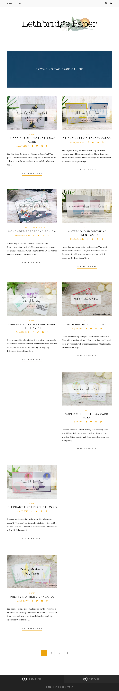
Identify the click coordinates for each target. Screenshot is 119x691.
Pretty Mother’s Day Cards (32, 596)
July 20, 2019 (77, 328)
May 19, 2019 (77, 421)
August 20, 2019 (22, 332)
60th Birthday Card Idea (87, 324)
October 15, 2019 (77, 239)
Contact (19, 3)
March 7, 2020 (23, 146)
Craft (32, 135)
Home (9, 3)
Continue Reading (32, 173)
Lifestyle (25, 228)
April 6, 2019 (22, 511)
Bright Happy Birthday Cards (87, 138)
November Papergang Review (32, 231)
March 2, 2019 (22, 601)
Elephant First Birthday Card (32, 507)
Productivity (38, 228)
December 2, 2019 (22, 235)
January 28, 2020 (77, 142)
